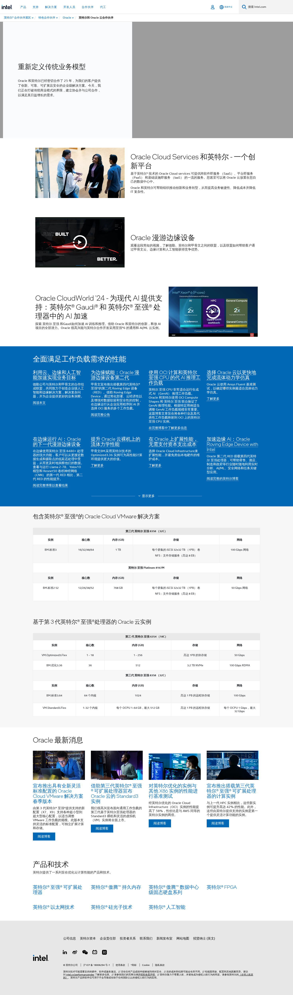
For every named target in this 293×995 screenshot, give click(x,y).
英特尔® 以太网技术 (53, 907)
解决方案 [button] (51, 7)
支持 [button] (36, 7)
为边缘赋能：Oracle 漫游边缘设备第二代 (115, 374)
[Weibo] (75, 952)
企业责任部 (108, 939)
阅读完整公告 (100, 415)
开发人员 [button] (69, 7)
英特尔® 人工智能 (167, 907)
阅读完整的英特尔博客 (223, 479)
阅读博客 (44, 837)
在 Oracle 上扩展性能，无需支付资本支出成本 (173, 441)
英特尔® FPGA (222, 887)
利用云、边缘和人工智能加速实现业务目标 (57, 374)
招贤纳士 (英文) (204, 939)
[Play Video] (80, 242)
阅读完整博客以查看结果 (50, 485)
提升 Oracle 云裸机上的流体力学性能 (115, 441)
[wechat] (84, 952)
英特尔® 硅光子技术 (111, 907)
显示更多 (148, 496)
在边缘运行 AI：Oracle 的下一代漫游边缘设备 (57, 441)
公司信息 (69, 939)
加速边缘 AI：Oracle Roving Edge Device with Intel (232, 444)
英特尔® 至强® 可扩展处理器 (57, 889)
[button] (146, 422)
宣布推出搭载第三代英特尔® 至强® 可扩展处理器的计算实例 (231, 790)
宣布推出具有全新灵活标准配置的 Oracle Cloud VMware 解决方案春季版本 (58, 793)
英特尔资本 (88, 939)
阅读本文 (39, 403)
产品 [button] (23, 7)
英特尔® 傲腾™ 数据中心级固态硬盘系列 (174, 889)
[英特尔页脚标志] (41, 958)
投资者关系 (128, 939)
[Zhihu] (104, 952)
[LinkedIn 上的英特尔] (65, 952)
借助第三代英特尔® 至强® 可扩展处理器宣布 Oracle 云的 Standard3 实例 (116, 793)
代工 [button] (103, 7)
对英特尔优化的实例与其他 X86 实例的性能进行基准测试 (173, 790)
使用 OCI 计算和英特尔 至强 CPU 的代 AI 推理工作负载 (175, 377)
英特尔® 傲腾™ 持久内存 (116, 887)
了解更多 (213, 399)
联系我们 (146, 939)
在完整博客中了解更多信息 (168, 428)
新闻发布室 (164, 939)
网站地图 (182, 939)
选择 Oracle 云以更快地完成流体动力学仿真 (231, 374)
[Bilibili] (94, 952)
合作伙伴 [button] (88, 7)
